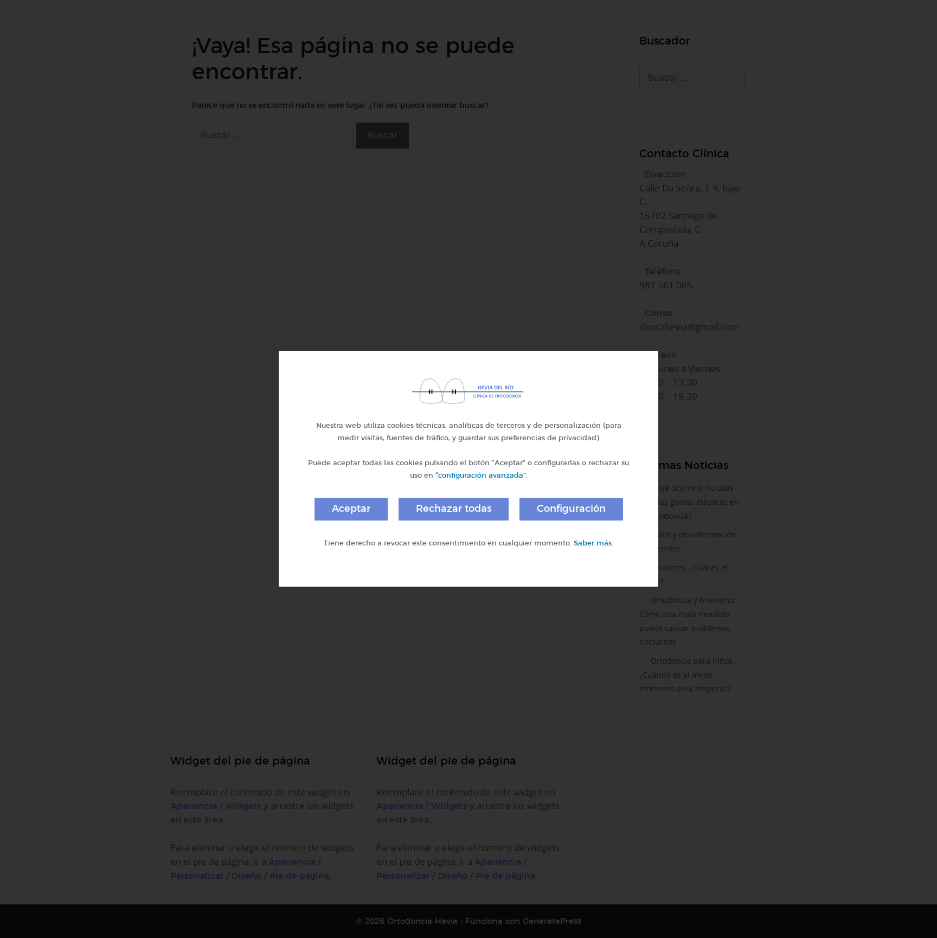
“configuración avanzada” (480, 475)
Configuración (571, 509)
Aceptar (351, 509)
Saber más (593, 542)
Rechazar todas (453, 509)
